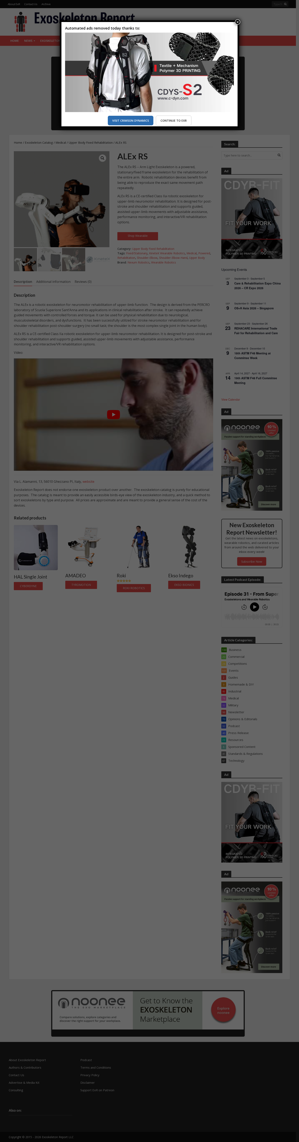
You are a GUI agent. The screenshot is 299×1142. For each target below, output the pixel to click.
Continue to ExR (173, 120)
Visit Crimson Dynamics (130, 120)
